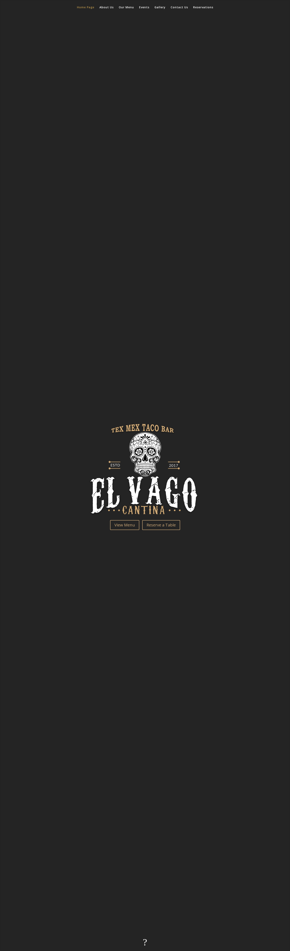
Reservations (203, 7)
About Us (106, 7)
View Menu (124, 525)
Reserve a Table (161, 525)
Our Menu (126, 7)
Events (144, 7)
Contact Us (179, 7)
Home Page (85, 7)
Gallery (160, 7)
